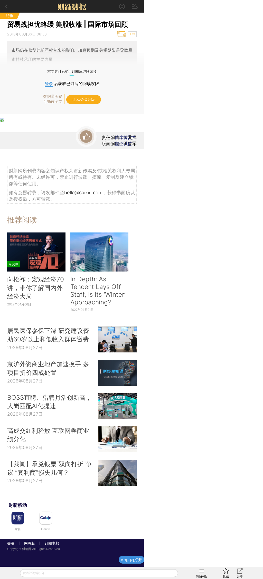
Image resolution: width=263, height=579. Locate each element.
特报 (9, 15)
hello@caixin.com (83, 192)
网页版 (30, 543)
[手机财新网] (72, 6)
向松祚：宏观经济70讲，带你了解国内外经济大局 (35, 287)
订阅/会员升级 (83, 99)
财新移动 (17, 505)
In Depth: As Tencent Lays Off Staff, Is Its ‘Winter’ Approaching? (97, 290)
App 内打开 (131, 559)
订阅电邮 (50, 543)
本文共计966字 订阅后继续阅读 (72, 71)
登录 (49, 83)
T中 (132, 34)
